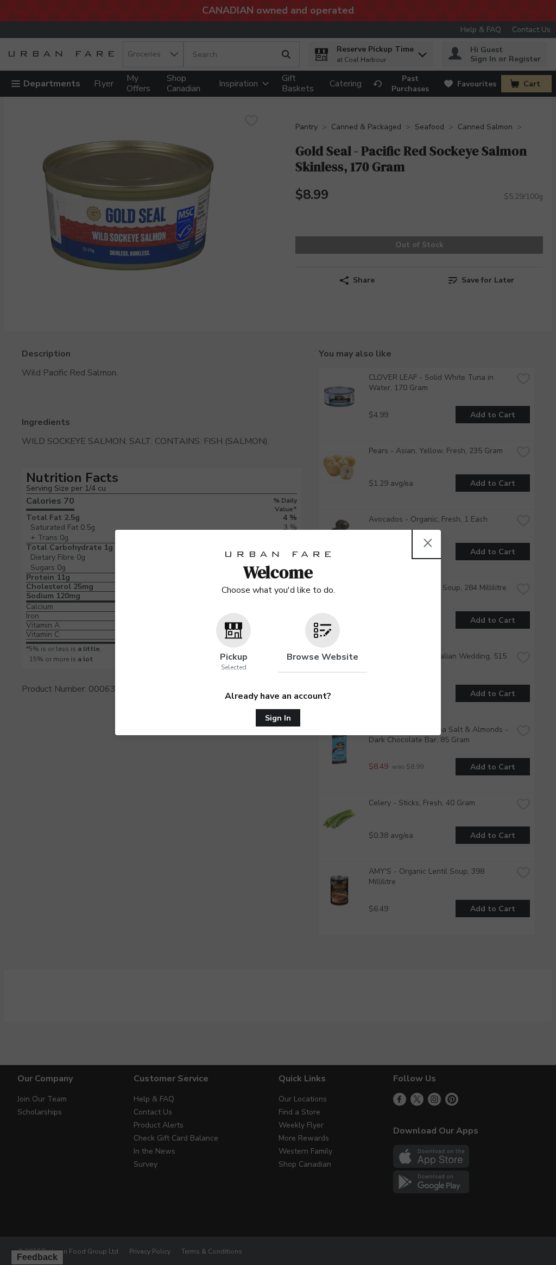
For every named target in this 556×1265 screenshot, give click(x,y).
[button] (233, 643)
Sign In (278, 718)
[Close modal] (428, 543)
